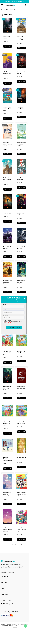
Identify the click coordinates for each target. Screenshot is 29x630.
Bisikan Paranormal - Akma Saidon (21, 72)
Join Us (3, 588)
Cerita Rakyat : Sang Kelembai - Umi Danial (7, 423)
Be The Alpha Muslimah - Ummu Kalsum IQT (7, 73)
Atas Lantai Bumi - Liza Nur (21, 458)
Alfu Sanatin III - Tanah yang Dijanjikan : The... (7, 282)
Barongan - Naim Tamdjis (20, 214)
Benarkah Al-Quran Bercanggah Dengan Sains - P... (7, 109)
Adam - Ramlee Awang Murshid (20, 178)
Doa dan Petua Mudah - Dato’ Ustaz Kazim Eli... (7, 144)
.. (24, 544)
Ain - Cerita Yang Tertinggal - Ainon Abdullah (7, 179)
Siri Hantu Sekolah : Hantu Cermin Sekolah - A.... (21, 282)
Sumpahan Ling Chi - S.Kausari (7, 37)
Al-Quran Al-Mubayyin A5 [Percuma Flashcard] (7, 459)
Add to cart (7, 46)
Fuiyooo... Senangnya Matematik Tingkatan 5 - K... (21, 494)
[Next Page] (14, 548)
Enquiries (4, 582)
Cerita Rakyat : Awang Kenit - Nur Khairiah (21, 422)
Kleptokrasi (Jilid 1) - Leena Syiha (21, 247)
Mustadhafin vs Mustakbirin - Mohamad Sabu (20, 38)
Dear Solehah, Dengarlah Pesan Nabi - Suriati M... (7, 529)
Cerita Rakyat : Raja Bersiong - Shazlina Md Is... (7, 353)
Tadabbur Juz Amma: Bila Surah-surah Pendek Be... (21, 144)
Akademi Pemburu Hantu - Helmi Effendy (7, 388)
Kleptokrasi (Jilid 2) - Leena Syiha (7, 247)
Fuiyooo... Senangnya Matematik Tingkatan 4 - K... (21, 529)
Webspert (14, 627)
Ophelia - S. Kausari (7, 213)
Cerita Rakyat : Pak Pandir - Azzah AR (21, 352)
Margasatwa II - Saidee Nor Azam (20, 108)
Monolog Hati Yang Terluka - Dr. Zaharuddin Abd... (7, 494)
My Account (4, 594)
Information (4, 576)
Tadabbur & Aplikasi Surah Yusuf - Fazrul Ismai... (21, 388)
